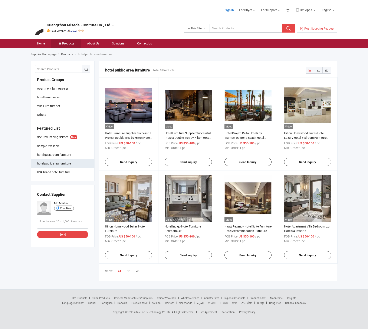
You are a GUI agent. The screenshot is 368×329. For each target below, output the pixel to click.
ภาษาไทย (247, 303)
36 (128, 271)
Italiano (156, 303)
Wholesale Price (190, 298)
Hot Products (79, 298)
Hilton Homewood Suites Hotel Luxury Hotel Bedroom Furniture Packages (305, 137)
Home (41, 43)
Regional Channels (234, 298)
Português (106, 303)
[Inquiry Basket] (288, 10)
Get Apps (306, 10)
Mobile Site (276, 298)
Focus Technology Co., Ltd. (156, 312)
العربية (200, 303)
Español (91, 303)
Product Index (258, 298)
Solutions (118, 43)
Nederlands (185, 303)
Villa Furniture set (48, 106)
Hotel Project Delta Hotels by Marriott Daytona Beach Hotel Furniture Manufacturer (244, 137)
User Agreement (208, 312)
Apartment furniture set (52, 88)
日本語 (224, 303)
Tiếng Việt (275, 303)
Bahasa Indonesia (295, 303)
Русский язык (139, 303)
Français (122, 303)
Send (62, 234)
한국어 (212, 303)
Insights (291, 298)
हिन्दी (234, 303)
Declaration (228, 312)
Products (68, 43)
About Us (93, 43)
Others (41, 115)
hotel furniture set (48, 97)
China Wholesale (166, 298)
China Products (101, 298)
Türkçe (260, 303)
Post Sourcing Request (319, 28)
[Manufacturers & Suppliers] (58, 8)
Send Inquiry (128, 162)
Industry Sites (211, 298)
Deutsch (169, 303)
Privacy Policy (247, 312)
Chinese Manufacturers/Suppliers (133, 298)
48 (137, 271)
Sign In (229, 10)
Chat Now (66, 208)
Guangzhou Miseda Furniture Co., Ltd (78, 25)
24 (119, 271)
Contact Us (144, 43)
